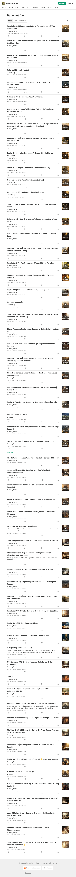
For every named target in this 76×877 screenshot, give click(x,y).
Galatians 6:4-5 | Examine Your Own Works (25, 97)
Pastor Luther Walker (21, 33)
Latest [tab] (10, 20)
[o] (65, 28)
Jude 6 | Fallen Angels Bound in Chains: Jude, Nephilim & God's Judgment (30, 814)
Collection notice (51, 863)
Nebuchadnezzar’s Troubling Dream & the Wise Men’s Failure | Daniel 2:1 (33, 785)
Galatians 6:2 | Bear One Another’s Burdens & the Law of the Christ (32, 220)
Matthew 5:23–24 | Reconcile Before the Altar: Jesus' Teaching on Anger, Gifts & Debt (33, 731)
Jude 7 (10, 677)
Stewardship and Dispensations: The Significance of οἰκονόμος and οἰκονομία (29, 554)
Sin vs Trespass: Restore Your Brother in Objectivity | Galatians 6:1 (33, 330)
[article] (38, 31)
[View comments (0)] (25, 36)
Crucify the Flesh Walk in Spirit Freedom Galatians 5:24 (30, 569)
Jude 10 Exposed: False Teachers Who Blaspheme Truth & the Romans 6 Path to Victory (32, 315)
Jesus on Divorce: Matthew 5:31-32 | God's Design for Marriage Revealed (29, 471)
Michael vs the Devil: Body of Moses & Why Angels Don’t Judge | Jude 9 (33, 428)
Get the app (48, 868)
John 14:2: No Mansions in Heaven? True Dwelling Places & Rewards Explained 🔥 (31, 843)
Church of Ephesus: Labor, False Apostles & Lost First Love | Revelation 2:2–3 (32, 374)
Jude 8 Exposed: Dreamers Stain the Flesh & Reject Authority (32, 541)
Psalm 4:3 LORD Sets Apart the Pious (22, 623)
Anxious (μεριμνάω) (15, 302)
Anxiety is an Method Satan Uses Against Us (25, 192)
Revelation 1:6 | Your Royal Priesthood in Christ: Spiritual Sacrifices (30, 746)
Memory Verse (12, 31)
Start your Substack (33, 868)
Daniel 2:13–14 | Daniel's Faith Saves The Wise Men (28, 635)
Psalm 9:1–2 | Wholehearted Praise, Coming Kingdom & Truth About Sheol (32, 56)
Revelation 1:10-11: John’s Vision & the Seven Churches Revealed (30, 486)
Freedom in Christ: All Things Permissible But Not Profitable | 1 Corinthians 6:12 (33, 799)
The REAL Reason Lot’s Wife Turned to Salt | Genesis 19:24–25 (33, 458)
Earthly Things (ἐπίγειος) (17, 414)
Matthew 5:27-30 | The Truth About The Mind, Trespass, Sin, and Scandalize (32, 597)
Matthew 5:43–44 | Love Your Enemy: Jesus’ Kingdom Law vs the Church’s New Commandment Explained (32, 125)
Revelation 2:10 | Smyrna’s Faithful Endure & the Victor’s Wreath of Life (30, 139)
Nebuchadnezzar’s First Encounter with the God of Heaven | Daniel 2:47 (32, 389)
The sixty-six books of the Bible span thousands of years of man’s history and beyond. (32, 559)
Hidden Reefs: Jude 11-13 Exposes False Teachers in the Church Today (30, 83)
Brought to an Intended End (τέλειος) (22, 526)
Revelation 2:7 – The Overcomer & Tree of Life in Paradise (30, 263)
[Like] (8, 36)
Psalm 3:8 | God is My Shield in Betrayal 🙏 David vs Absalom (32, 759)
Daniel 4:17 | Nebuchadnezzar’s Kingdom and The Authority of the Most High (33, 42)
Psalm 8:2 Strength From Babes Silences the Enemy (28, 168)
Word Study (11, 73)
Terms (43, 863)
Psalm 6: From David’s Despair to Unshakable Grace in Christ (32, 402)
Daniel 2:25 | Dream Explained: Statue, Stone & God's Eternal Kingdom (32, 513)
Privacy (37, 863)
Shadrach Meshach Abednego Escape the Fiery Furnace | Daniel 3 (31, 276)
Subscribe (62, 3)
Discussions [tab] (22, 20)
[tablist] (17, 21)
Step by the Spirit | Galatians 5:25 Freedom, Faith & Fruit (30, 441)
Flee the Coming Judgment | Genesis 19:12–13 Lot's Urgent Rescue (31, 583)
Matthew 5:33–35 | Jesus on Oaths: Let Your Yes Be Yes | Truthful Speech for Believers (30, 359)
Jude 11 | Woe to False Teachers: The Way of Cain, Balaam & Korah (31, 205)
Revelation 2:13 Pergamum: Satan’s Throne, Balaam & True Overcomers (31, 27)
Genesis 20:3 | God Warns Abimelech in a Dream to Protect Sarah (31, 235)
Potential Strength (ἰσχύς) (18, 70)
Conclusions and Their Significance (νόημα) (25, 180)
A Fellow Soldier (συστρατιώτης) (20, 771)
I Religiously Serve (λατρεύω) (19, 648)
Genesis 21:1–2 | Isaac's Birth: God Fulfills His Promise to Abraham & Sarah (30, 110)
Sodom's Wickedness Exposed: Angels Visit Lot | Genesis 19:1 (33, 718)
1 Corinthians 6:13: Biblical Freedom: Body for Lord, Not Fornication (30, 663)
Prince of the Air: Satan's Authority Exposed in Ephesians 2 (31, 703)
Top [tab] (15, 20)
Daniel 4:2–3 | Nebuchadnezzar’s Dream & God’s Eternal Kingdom (30, 154)
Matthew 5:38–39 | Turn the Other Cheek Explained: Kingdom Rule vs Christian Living (32, 249)
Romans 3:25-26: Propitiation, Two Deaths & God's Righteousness (28, 829)
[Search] (67, 21)
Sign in (70, 3)
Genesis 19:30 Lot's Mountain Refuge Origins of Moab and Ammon (31, 345)
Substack (28, 873)
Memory (10, 735)
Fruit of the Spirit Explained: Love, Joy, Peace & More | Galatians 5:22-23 (29, 690)
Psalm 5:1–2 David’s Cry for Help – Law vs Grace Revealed (31, 499)
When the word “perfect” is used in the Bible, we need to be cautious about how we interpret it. (32, 530)
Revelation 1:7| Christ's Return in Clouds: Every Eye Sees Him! (32, 611)
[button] (3, 7)
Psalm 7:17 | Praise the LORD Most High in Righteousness (31, 290)
